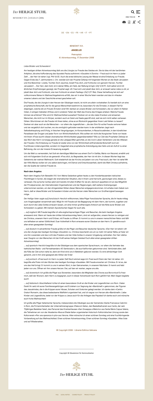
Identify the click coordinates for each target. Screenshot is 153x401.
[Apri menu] (138, 12)
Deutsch (131, 17)
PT (90, 32)
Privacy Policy (89, 395)
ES (72, 32)
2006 (42, 18)
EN (67, 32)
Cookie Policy (77, 395)
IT (86, 32)
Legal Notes (65, 395)
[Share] (139, 22)
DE (62, 32)
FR (77, 32)
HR (81, 32)
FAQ (57, 395)
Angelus (34, 18)
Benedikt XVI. (20, 18)
